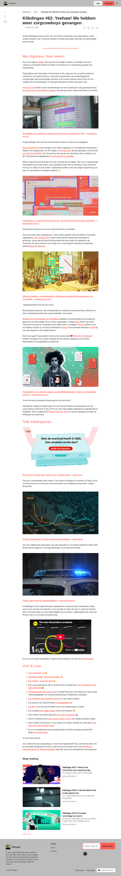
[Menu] (116, 3)
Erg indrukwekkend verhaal (40, 692)
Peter (77, 322)
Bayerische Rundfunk (35, 319)
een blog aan (65, 151)
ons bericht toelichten (32, 153)
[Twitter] (85, 853)
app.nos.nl (77, 475)
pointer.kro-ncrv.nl (31, 224)
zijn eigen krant (41, 732)
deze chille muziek (47, 711)
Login (98, 3)
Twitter (41, 62)
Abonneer (108, 3)
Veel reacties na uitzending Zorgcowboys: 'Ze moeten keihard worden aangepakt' (59, 221)
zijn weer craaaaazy (66, 715)
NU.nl (80, 336)
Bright (89, 336)
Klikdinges (26, 12)
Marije (32, 246)
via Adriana (87, 659)
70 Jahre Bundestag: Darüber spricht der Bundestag (46, 539)
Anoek (92, 327)
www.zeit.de (77, 539)
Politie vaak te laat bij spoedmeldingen (40, 601)
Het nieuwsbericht (31, 148)
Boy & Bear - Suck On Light (40, 681)
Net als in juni (29, 88)
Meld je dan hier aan (58, 412)
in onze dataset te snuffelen (61, 156)
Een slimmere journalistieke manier (43, 699)
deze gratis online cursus (59, 719)
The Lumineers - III (36, 673)
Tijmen (81, 325)
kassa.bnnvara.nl (67, 601)
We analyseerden (42, 238)
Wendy (41, 246)
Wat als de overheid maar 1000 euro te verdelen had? (46, 475)
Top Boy (32, 707)
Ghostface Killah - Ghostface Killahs (44, 677)
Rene (64, 327)
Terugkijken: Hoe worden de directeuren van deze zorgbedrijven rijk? (53, 134)
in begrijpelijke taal (63, 703)
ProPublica (53, 319)
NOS (75, 336)
